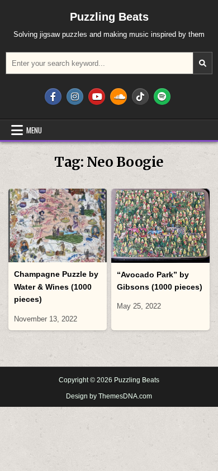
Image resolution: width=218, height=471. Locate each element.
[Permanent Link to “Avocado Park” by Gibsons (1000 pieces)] (160, 226)
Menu (34, 130)
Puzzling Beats (109, 17)
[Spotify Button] (162, 96)
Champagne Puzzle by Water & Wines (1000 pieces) (56, 287)
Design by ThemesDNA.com (109, 396)
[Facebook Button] (53, 96)
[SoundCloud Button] (118, 96)
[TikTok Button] (140, 96)
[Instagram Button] (75, 96)
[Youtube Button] (96, 96)
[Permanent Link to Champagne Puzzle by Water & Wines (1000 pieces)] (57, 225)
